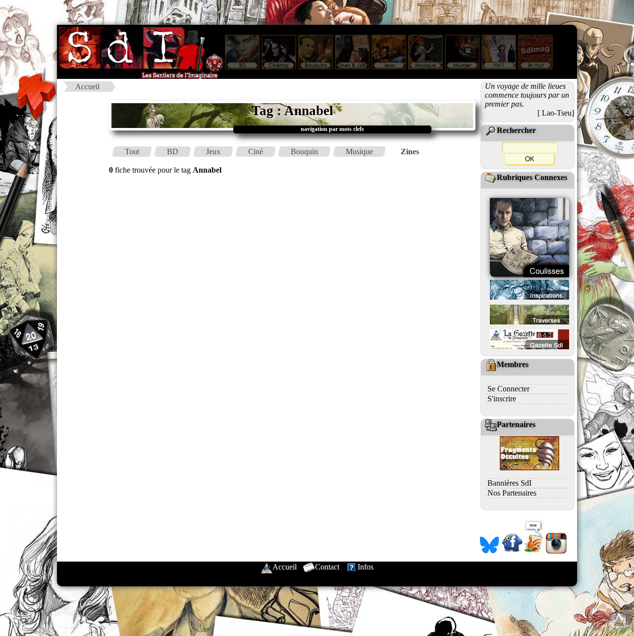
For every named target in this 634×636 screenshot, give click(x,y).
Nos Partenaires (511, 493)
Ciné (255, 151)
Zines (410, 151)
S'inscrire (501, 398)
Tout (132, 151)
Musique (359, 151)
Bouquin (304, 151)
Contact (327, 567)
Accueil (87, 86)
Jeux (213, 151)
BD (172, 151)
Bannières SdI (509, 483)
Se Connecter (508, 388)
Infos (365, 567)
